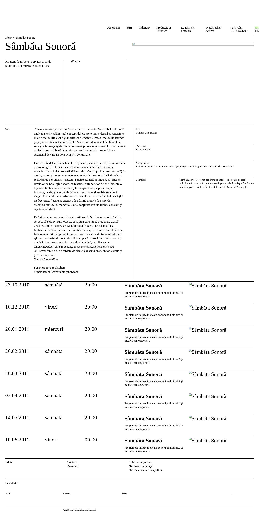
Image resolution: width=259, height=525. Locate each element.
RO (257, 27)
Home (9, 37)
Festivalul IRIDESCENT (239, 29)
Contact (72, 462)
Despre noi (113, 27)
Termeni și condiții (141, 466)
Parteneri (72, 466)
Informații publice (141, 462)
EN (257, 30)
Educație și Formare (188, 29)
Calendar (144, 27)
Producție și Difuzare (163, 29)
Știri (129, 27)
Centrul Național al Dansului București (23, 7)
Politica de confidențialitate (146, 470)
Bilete (9, 462)
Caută (98, 28)
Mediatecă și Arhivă (213, 29)
